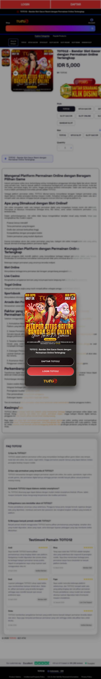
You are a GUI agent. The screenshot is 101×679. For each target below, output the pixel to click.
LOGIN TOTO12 (50, 371)
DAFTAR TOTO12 (50, 361)
